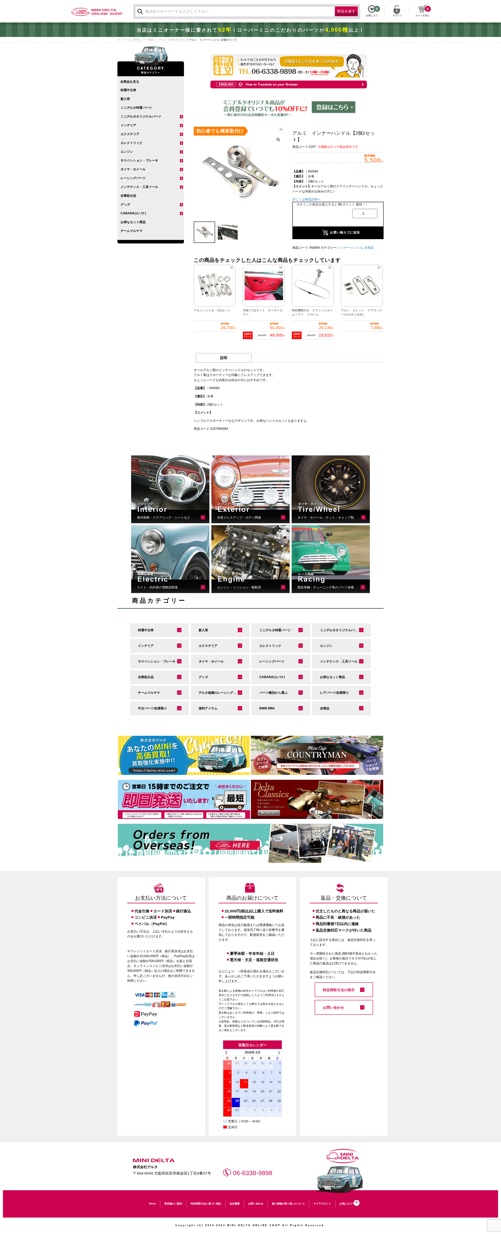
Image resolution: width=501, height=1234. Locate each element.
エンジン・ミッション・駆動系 (239, 587)
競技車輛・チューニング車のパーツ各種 (325, 587)
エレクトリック (131, 142)
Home (152, 1203)
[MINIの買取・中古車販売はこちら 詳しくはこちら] (183, 755)
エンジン (127, 151)
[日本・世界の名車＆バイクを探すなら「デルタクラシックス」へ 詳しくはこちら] (317, 799)
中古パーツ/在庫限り (152, 708)
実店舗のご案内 (173, 1203)
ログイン (397, 15)
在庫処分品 (128, 195)
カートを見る (422, 15)
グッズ (125, 204)
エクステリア (130, 134)
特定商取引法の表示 (339, 990)
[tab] (223, 358)
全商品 (369, 247)
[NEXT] (278, 1052)
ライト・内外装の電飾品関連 (157, 587)
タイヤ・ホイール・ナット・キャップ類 (325, 517)
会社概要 (235, 1203)
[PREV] (227, 1052)
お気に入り (347, 1202)
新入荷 (125, 99)
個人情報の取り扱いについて (288, 1203)
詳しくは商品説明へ (306, 199)
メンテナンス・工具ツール (139, 186)
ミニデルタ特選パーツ (136, 107)
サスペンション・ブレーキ (139, 160)
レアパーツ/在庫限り (334, 692)
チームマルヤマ (131, 230)
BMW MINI (266, 708)
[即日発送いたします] (183, 799)
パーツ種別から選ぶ (273, 692)
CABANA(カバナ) (133, 213)
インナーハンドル (350, 247)
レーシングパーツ (133, 178)
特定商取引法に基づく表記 (206, 1203)
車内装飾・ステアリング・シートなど (163, 517)
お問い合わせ (333, 1008)
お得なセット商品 (133, 222)
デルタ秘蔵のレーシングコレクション (224, 692)
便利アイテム (208, 708)
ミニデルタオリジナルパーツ (141, 116)
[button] (278, 139)
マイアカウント (322, 1203)
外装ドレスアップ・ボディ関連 (239, 517)
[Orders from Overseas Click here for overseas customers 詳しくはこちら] (250, 843)
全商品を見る (129, 81)
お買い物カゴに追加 (345, 232)
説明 (223, 358)
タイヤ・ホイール (133, 169)
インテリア (128, 125)
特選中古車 (128, 90)
